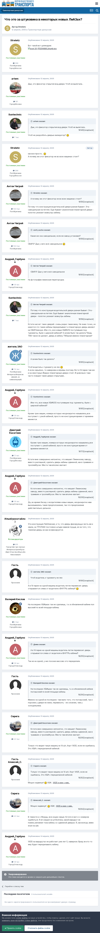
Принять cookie (14, 928)
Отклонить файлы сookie (38, 928)
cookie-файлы (22, 918)
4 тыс (16, 622)
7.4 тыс (16, 369)
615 (16, 544)
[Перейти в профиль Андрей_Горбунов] (15, 271)
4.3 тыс (16, 739)
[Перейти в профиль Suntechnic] (15, 124)
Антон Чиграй (15, 186)
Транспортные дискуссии (39, 30)
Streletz (22, 27)
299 (16, 63)
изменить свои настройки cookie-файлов (19, 920)
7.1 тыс (16, 455)
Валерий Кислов (15, 599)
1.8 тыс (16, 285)
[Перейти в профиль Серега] (15, 725)
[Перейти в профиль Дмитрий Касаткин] (15, 442)
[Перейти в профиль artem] (15, 88)
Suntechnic (15, 114)
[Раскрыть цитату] (32, 121)
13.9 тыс (16, 209)
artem (14, 78)
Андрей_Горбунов (15, 260)
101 (16, 101)
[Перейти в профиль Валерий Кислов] (15, 608)
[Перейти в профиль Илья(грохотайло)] (15, 531)
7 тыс (16, 137)
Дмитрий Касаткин (15, 431)
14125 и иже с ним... (61, 783)
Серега (15, 716)
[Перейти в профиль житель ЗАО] (15, 356)
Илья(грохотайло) (15, 520)
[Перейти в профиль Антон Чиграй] (15, 195)
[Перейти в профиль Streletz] (7, 28)
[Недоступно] (42, 48)
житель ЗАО (15, 346)
